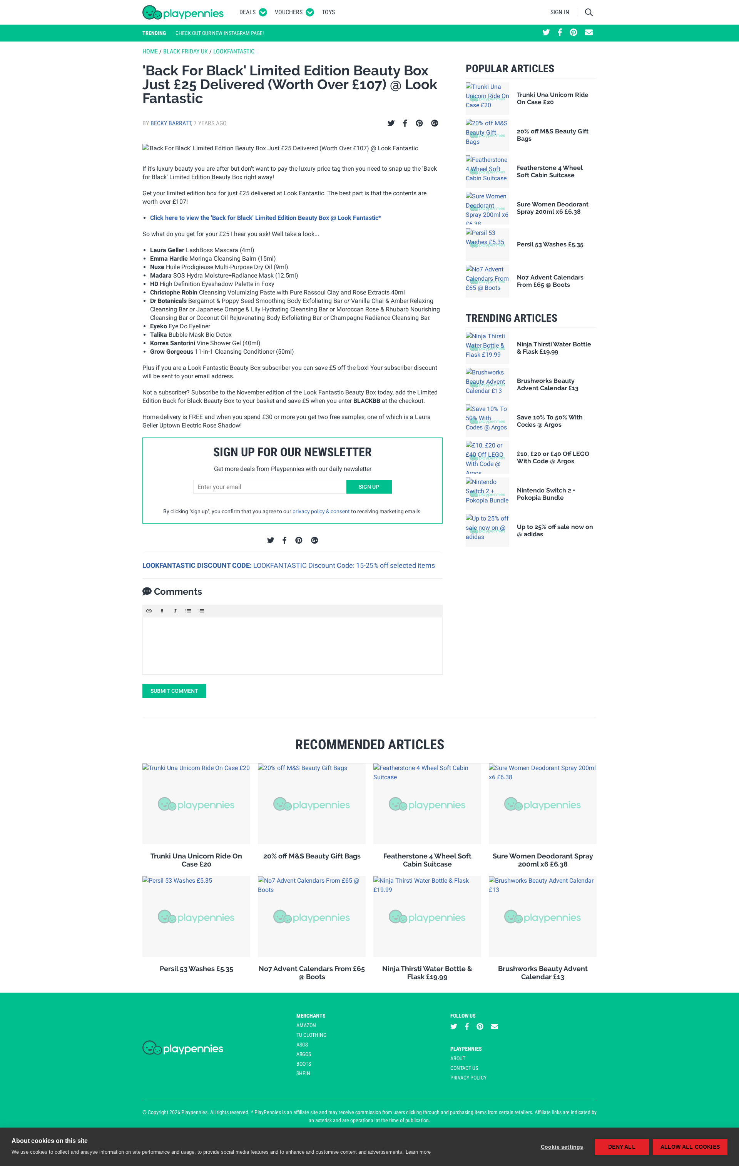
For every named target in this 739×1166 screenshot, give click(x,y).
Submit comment (174, 691)
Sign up (369, 487)
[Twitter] (391, 123)
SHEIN (303, 1073)
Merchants (311, 1016)
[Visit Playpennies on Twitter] (546, 33)
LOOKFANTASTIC (233, 51)
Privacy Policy (468, 1078)
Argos (303, 1054)
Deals (247, 12)
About (457, 1058)
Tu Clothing (311, 1035)
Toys (328, 12)
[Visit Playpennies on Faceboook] (560, 33)
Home (150, 51)
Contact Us (464, 1068)
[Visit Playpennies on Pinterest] (573, 33)
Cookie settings (562, 1147)
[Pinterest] (419, 123)
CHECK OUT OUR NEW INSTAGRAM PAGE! (220, 33)
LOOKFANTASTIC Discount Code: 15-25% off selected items (344, 565)
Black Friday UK (185, 51)
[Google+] (435, 123)
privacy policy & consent (321, 511)
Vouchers (289, 12)
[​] (292, 646)
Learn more (418, 1152)
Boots (303, 1064)
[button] (148, 611)
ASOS (302, 1044)
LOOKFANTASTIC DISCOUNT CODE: (197, 565)
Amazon (306, 1025)
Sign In (559, 12)
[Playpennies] (183, 12)
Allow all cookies (690, 1147)
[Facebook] (405, 123)
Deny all (621, 1147)
